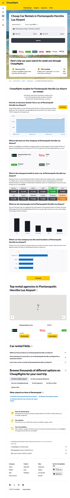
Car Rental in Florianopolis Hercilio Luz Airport (23, 396)
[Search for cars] (3, 16)
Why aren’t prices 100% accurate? (21, 453)
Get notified (56, 71)
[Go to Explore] (3, 20)
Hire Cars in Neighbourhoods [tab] (19, 383)
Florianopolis (30, 81)
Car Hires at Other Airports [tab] (19, 379)
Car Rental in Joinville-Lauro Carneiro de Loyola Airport (24, 399)
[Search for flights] (3, 8)
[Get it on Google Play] (58, 469)
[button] (3, 3)
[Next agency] (63, 317)
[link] (62, 107)
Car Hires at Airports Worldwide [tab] (40, 379)
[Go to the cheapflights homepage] (13, 3)
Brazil (23, 81)
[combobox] (16, 24)
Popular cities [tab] (15, 387)
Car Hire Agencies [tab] (37, 383)
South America (16, 81)
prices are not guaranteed (46, 441)
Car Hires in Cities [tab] (51, 383)
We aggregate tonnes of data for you (22, 450)
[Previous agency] (12, 317)
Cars (10, 81)
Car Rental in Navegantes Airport (48, 396)
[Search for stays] (3, 12)
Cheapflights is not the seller (19, 447)
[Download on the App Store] (58, 473)
